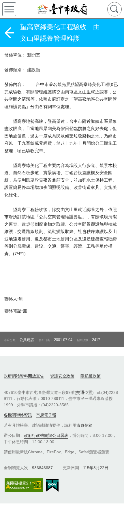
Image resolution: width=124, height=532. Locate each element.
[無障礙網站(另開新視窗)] (24, 485)
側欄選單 (9, 9)
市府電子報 (46, 415)
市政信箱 (84, 425)
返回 (9, 33)
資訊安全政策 (62, 376)
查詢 (114, 9)
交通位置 (84, 392)
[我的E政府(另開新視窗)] (52, 485)
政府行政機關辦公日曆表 (46, 435)
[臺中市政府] (62, 9)
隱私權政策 (90, 376)
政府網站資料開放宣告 (24, 376)
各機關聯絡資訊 (18, 415)
